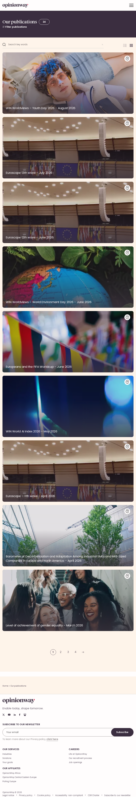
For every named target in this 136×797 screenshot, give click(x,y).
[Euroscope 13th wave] (68, 147)
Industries (7, 754)
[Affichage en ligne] (125, 45)
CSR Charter (93, 795)
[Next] (83, 652)
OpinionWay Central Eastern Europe (19, 777)
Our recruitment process (80, 758)
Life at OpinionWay (78, 754)
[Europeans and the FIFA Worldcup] (68, 341)
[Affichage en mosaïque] (131, 45)
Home (5, 686)
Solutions (6, 758)
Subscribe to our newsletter (117, 795)
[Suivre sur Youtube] (9, 715)
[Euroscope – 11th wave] (68, 471)
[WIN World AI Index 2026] (68, 406)
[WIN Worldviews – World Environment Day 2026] (68, 277)
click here (52, 739)
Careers (74, 749)
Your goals (7, 762)
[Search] (4, 44)
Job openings (75, 762)
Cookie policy (43, 795)
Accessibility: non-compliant (69, 795)
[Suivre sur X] (3, 715)
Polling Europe (9, 781)
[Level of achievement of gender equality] (68, 600)
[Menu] (131, 5)
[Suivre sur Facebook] (19, 715)
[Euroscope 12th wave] (68, 212)
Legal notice (8, 795)
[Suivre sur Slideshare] (25, 714)
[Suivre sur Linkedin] (15, 715)
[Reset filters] (102, 44)
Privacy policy (25, 795)
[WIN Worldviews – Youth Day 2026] (68, 83)
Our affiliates (11, 768)
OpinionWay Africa (11, 773)
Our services (10, 749)
